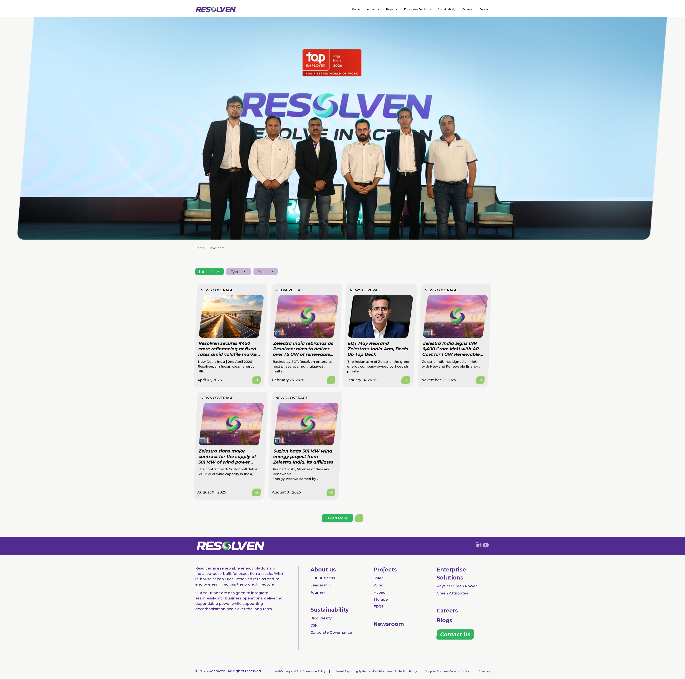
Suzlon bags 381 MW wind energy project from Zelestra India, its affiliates (303, 456)
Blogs (444, 620)
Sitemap (484, 671)
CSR (314, 625)
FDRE (379, 606)
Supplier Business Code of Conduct (448, 671)
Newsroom (389, 624)
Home (356, 9)
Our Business (322, 578)
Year (262, 272)
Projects (391, 9)
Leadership (320, 585)
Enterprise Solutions (417, 9)
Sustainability (446, 9)
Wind (379, 585)
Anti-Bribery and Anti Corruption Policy (299, 671)
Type (235, 272)
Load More (337, 518)
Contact (485, 9)
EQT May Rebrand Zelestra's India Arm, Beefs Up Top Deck (377, 349)
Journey (317, 592)
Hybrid (380, 592)
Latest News (209, 272)
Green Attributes (452, 593)
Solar (378, 578)
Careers (467, 9)
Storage (381, 599)
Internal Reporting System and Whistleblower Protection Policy (375, 671)
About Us (373, 9)
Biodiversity (321, 618)
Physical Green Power (457, 586)
